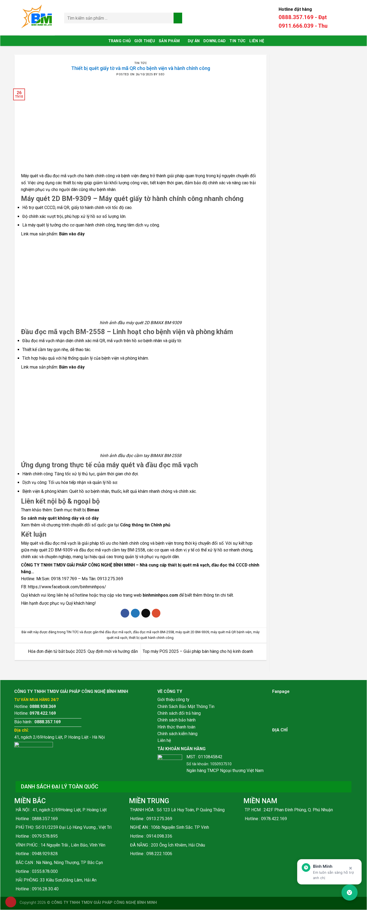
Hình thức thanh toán (176, 727)
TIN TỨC (237, 41)
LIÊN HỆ (256, 41)
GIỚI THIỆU (144, 41)
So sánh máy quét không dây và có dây (60, 518)
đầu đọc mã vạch (118, 632)
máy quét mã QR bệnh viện (231, 632)
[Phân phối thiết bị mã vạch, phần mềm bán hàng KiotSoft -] (38, 18)
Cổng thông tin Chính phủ (145, 524)
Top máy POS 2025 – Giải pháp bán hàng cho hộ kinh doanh (198, 651)
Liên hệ (164, 740)
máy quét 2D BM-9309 (192, 632)
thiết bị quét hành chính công (151, 638)
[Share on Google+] (156, 613)
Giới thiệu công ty (173, 699)
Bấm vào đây (72, 233)
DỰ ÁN (194, 41)
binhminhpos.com (160, 595)
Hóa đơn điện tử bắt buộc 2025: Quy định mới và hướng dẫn (82, 651)
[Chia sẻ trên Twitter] (135, 613)
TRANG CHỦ (119, 41)
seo (162, 74)
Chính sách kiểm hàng (177, 733)
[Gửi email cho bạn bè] (145, 613)
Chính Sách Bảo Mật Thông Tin (185, 706)
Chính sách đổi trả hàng (179, 713)
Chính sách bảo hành (176, 720)
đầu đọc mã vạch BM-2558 (153, 632)
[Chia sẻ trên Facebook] (125, 613)
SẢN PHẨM (169, 41)
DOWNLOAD (214, 41)
